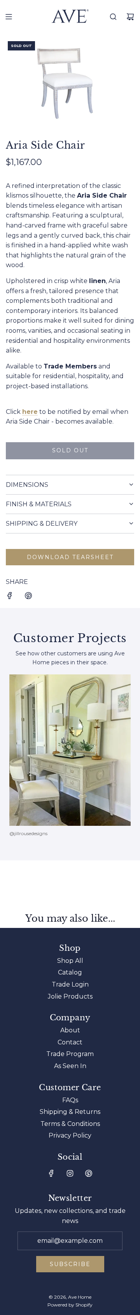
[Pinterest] (88, 1173)
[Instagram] (70, 1173)
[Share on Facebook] (9, 597)
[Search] (113, 16)
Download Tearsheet (70, 557)
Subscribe (70, 1264)
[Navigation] (8, 16)
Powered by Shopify (70, 1305)
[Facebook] (51, 1173)
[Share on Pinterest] (28, 597)
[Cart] (130, 16)
